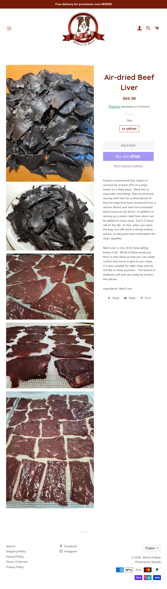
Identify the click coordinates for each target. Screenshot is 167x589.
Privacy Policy (15, 567)
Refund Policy (15, 556)
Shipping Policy (16, 551)
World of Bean (152, 557)
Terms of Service (17, 561)
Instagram (70, 551)
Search (10, 546)
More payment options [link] (128, 165)
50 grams (129, 128)
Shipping (114, 106)
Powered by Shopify (148, 562)
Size (129, 120)
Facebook (70, 546)
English (150, 548)
